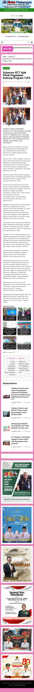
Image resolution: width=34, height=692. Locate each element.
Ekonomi (6, 68)
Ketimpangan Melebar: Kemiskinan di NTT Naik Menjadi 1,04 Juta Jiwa (20, 426)
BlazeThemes (21, 685)
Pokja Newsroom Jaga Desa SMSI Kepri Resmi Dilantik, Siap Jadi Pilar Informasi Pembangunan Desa (16, 10)
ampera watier (9, 82)
